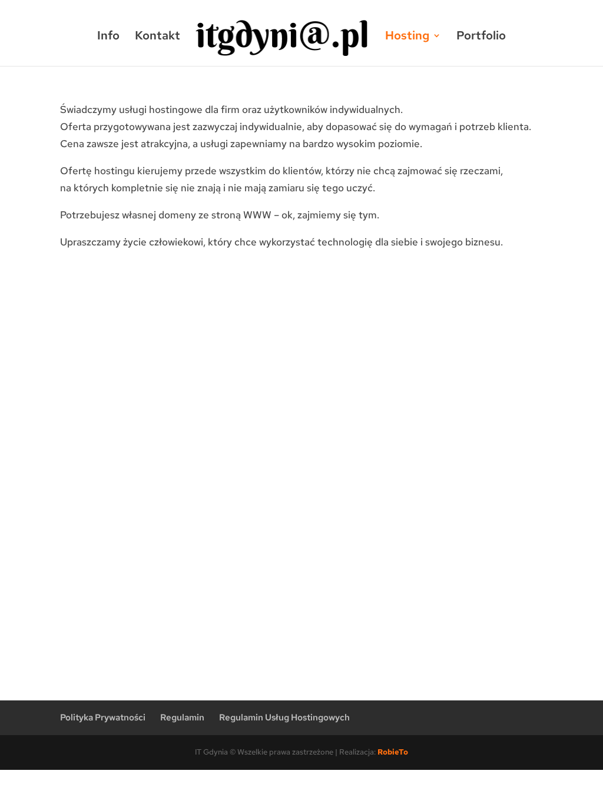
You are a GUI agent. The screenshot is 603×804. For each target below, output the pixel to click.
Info (108, 37)
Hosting (407, 37)
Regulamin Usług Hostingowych (284, 717)
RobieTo (392, 752)
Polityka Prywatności (102, 717)
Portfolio (481, 37)
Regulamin (182, 717)
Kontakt (157, 37)
